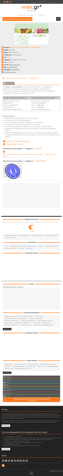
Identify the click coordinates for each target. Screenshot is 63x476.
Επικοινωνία (29, 248)
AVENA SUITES (39, 316)
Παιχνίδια (8, 390)
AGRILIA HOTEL (46, 323)
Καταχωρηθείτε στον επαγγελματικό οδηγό (17, 19)
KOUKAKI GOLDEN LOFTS (11, 325)
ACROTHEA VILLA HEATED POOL (22, 323)
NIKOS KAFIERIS (9, 364)
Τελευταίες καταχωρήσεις (52, 246)
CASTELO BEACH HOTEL (36, 318)
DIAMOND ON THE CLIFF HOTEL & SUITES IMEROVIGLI (19, 316)
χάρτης (59, 2)
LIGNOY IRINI (40, 366)
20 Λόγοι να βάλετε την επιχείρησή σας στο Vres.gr (23, 246)
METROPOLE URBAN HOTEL (12, 320)
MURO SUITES (8, 323)
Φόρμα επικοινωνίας (14, 64)
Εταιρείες (7, 377)
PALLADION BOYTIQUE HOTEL (23, 368)
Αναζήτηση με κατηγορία (37, 235)
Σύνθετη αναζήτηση (24, 235)
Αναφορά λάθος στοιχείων (15, 144)
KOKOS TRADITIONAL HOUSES (48, 364)
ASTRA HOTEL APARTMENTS (28, 320)
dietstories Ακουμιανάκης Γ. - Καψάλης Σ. (13, 287)
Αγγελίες (7, 382)
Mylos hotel (8, 366)
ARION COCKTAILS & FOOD (45, 320)
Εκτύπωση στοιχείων (10, 72)
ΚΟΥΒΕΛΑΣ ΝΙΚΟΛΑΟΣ (52, 366)
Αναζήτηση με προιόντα (52, 235)
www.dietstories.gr (12, 67)
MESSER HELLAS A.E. (20, 364)
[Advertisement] (31, 195)
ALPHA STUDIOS (9, 368)
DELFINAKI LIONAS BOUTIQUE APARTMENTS (16, 318)
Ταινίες (7, 396)
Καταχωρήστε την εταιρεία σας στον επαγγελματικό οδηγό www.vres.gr (31, 399)
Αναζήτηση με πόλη (10, 237)
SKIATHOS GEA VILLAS (26, 325)
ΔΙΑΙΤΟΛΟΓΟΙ (15, 69)
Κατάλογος (8, 379)
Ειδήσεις (7, 388)
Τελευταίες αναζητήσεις (11, 248)
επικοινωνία (54, 2)
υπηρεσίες (47, 2)
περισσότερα (7, 329)
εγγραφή (41, 2)
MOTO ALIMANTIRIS (33, 364)
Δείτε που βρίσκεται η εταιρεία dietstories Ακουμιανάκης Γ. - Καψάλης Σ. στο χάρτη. (29, 155)
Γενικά (6, 246)
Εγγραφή (21, 248)
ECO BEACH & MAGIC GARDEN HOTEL (44, 325)
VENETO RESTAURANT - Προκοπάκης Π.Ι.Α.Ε (24, 366)
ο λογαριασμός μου (33, 2)
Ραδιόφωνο (8, 393)
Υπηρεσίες (40, 246)
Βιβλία (7, 385)
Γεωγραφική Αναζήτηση (11, 235)
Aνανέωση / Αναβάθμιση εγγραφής (18, 141)
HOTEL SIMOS (36, 323)
